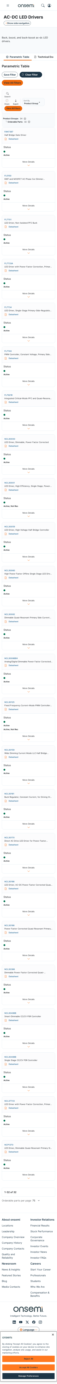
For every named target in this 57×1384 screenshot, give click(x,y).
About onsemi (11, 1219)
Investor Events (39, 1246)
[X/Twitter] (28, 1322)
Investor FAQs (38, 1257)
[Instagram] (40, 1322)
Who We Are (37, 1286)
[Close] (53, 1334)
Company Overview (13, 1237)
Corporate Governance (37, 1239)
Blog (4, 1281)
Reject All (28, 1359)
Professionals (38, 1275)
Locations (7, 1225)
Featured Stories (11, 1275)
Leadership (8, 1231)
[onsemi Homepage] (26, 6)
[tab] (18, 57)
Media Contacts (11, 1286)
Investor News (38, 1251)
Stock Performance (41, 1231)
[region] (28, 1356)
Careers (35, 1263)
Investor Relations (42, 1219)
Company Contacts (13, 1248)
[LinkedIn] (15, 1322)
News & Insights (11, 1269)
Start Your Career (40, 1269)
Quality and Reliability (8, 1256)
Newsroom (9, 1263)
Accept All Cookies (28, 1367)
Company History (12, 1242)
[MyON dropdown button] (50, 5)
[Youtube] (21, 1322)
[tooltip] (7, 102)
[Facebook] (34, 1322)
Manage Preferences (28, 1376)
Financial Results (39, 1225)
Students (35, 1281)
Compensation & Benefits (39, 1294)
